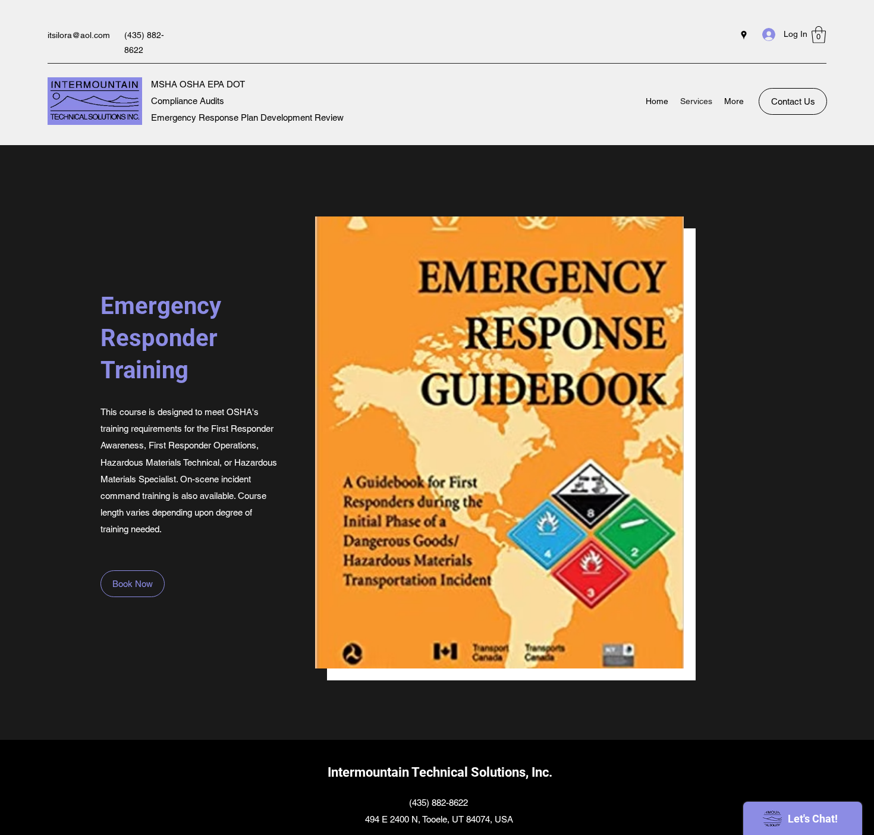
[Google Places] (744, 35)
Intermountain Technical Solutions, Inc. (440, 772)
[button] (819, 34)
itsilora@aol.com (79, 35)
